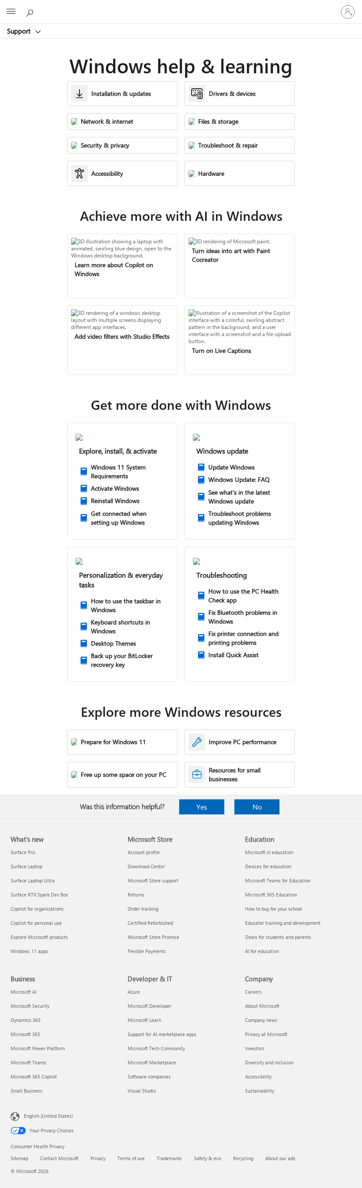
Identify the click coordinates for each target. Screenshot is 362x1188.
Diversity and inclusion (269, 1062)
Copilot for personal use (36, 922)
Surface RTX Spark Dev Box (39, 894)
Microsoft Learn (144, 1020)
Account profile (144, 852)
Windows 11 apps (29, 951)
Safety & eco (207, 1158)
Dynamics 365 (26, 1020)
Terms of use (131, 1158)
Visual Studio (142, 1090)
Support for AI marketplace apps (162, 1034)
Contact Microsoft (59, 1158)
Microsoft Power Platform (38, 1048)
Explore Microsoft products (39, 937)
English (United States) (48, 1115)
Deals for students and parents (278, 937)
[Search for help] (30, 11)
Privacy (98, 1158)
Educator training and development (283, 922)
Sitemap (19, 1158)
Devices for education (268, 866)
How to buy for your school (273, 908)
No (257, 806)
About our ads (280, 1158)
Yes (201, 806)
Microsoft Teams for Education (277, 880)
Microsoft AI (24, 991)
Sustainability (259, 1090)
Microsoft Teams (28, 1062)
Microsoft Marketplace (152, 1062)
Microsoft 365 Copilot (34, 1076)
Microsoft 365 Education (271, 894)
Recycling (243, 1158)
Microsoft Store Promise (153, 937)
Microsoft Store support (153, 880)
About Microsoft (262, 1006)
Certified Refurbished (150, 922)
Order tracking (143, 908)
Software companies (149, 1076)
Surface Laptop (26, 866)
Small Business (26, 1090)
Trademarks (169, 1158)
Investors (254, 1048)
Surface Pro (23, 852)
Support (19, 30)
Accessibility (258, 1076)
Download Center (146, 866)
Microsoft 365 (25, 1034)
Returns (136, 894)
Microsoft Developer (149, 1006)
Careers (253, 991)
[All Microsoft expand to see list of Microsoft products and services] (11, 12)
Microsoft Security (30, 1006)
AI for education (262, 951)
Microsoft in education (269, 852)
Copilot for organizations (37, 908)
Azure (134, 991)
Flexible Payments (147, 951)
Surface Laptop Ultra (33, 880)
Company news (261, 1020)
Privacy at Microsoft (266, 1034)
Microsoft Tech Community (156, 1048)
